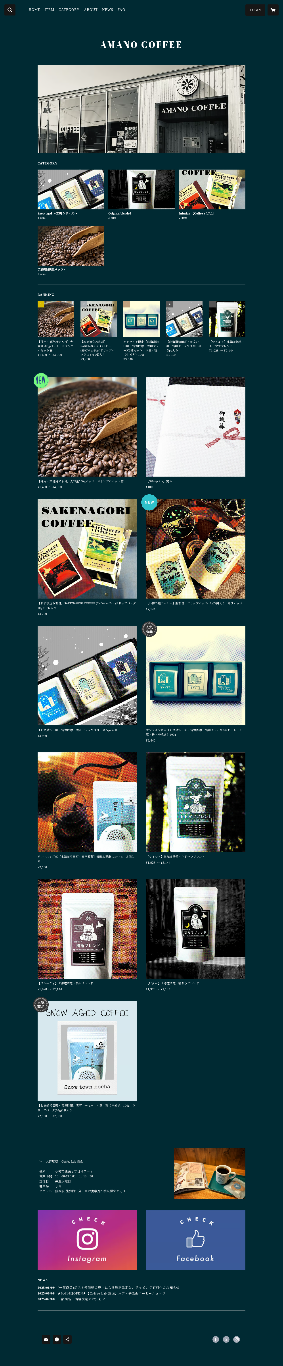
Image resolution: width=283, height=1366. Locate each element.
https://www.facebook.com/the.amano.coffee (215, 1339)
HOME (34, 10)
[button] (255, 10)
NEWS (107, 10)
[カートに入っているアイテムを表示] (273, 9)
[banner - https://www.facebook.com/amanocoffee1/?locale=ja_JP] (195, 1240)
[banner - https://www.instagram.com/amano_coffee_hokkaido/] (87, 1240)
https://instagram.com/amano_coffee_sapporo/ (236, 1339)
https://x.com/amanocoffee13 (226, 1339)
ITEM (49, 10)
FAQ (121, 10)
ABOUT (91, 10)
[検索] (9, 9)
